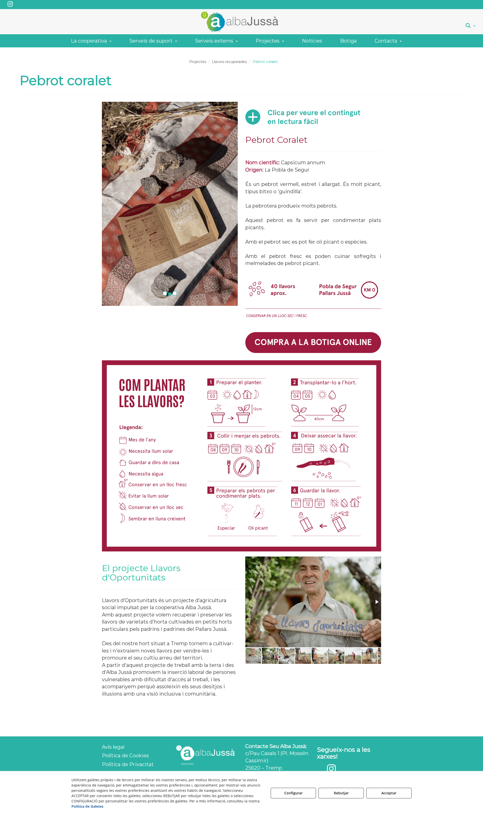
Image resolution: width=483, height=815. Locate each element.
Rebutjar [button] (341, 793)
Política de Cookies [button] (125, 756)
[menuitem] (470, 25)
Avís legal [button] (113, 747)
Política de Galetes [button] (87, 806)
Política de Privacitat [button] (128, 764)
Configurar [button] (293, 793)
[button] (10, 5)
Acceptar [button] (388, 793)
